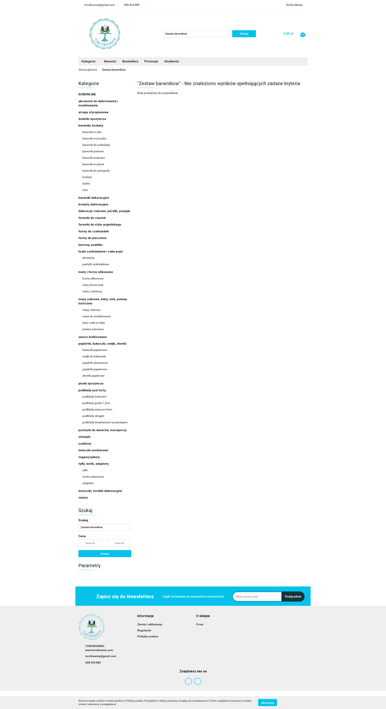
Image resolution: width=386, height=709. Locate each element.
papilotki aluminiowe (95, 362)
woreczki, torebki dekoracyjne (100, 491)
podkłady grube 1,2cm (96, 403)
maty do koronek (92, 284)
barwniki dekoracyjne (93, 198)
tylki (84, 470)
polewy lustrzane (93, 329)
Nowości (110, 61)
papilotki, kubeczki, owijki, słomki (102, 343)
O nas (199, 624)
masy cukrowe (91, 309)
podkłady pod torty (92, 390)
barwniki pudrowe (93, 157)
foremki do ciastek (92, 218)
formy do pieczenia (92, 238)
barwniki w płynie (93, 164)
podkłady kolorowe (94, 396)
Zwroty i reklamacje (149, 624)
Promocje (151, 61)
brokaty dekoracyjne (93, 204)
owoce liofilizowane (92, 337)
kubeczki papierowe (94, 349)
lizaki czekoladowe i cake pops (101, 251)
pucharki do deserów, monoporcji (102, 430)
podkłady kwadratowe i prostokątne (104, 422)
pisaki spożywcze (91, 383)
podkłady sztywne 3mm (97, 409)
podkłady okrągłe (93, 415)
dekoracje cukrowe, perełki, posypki (104, 211)
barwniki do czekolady (96, 144)
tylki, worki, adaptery (94, 464)
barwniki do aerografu (96, 170)
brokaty (87, 177)
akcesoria (88, 257)
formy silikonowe (93, 278)
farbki (86, 183)
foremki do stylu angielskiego (99, 224)
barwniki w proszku (94, 138)
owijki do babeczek (94, 356)
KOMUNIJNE (87, 94)
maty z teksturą (92, 291)
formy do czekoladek (93, 231)
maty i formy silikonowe (96, 272)
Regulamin (144, 630)
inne (85, 190)
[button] (145, 616)
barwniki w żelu (92, 132)
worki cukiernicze (93, 476)
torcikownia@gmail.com (100, 656)
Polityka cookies (147, 636)
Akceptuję (267, 702)
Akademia (171, 61)
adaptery (88, 483)
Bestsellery (130, 61)
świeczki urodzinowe (93, 450)
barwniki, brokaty (91, 125)
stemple (84, 437)
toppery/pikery (89, 457)
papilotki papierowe (94, 369)
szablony (84, 443)
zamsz (83, 497)
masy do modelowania (96, 316)
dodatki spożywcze (92, 119)
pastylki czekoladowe (95, 264)
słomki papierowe (93, 375)
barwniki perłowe (93, 151)
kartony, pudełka (90, 245)
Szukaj (105, 553)
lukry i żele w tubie (93, 322)
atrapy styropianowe (93, 112)
